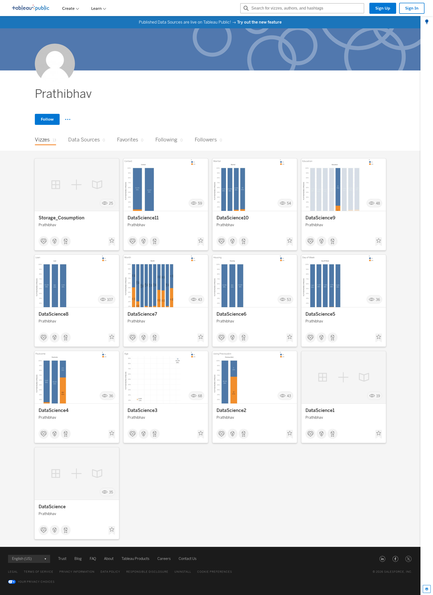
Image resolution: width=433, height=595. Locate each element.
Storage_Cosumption (61, 218)
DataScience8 (53, 314)
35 (111, 492)
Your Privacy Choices (36, 581)
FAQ (93, 559)
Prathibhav (47, 225)
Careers (164, 559)
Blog (78, 559)
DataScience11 (143, 218)
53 (289, 299)
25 (111, 203)
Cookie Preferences (214, 571)
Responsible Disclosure (147, 571)
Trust (62, 559)
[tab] (427, 22)
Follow (47, 119)
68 (200, 396)
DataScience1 (320, 410)
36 (378, 299)
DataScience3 (142, 410)
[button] (382, 559)
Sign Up (382, 8)
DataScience (52, 506)
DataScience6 (231, 314)
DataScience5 (320, 314)
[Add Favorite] (112, 241)
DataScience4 (54, 410)
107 (110, 299)
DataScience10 (232, 218)
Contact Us (187, 559)
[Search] (245, 8)
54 (289, 203)
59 (200, 203)
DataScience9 (320, 218)
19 (378, 396)
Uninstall (182, 571)
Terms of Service (38, 571)
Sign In (411, 8)
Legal (13, 571)
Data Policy (110, 571)
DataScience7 (142, 314)
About (109, 559)
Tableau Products (135, 559)
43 (200, 299)
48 (378, 203)
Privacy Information (76, 571)
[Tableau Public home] (30, 8)
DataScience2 (231, 410)
